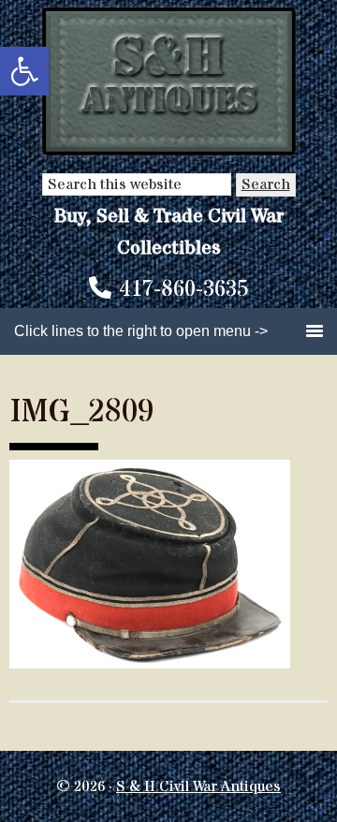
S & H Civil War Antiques (198, 786)
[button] (24, 71)
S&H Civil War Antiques (169, 82)
